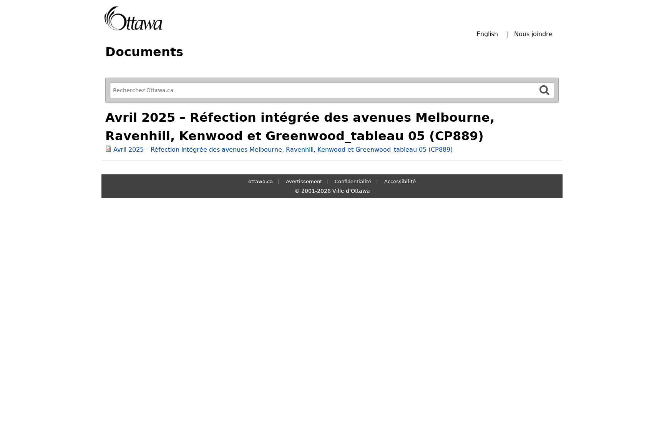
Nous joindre (533, 34)
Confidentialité (353, 181)
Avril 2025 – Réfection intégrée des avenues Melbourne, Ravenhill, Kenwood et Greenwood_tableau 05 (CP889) (283, 149)
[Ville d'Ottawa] (133, 18)
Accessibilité (400, 181)
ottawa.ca (260, 181)
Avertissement (304, 181)
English (487, 34)
